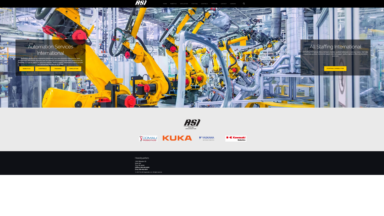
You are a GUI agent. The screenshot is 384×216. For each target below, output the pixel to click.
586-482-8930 (144, 167)
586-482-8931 (143, 169)
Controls (204, 3)
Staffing (195, 3)
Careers (233, 3)
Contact (224, 3)
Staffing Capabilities (335, 68)
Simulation (184, 3)
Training (214, 3)
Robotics (173, 3)
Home (165, 3)
